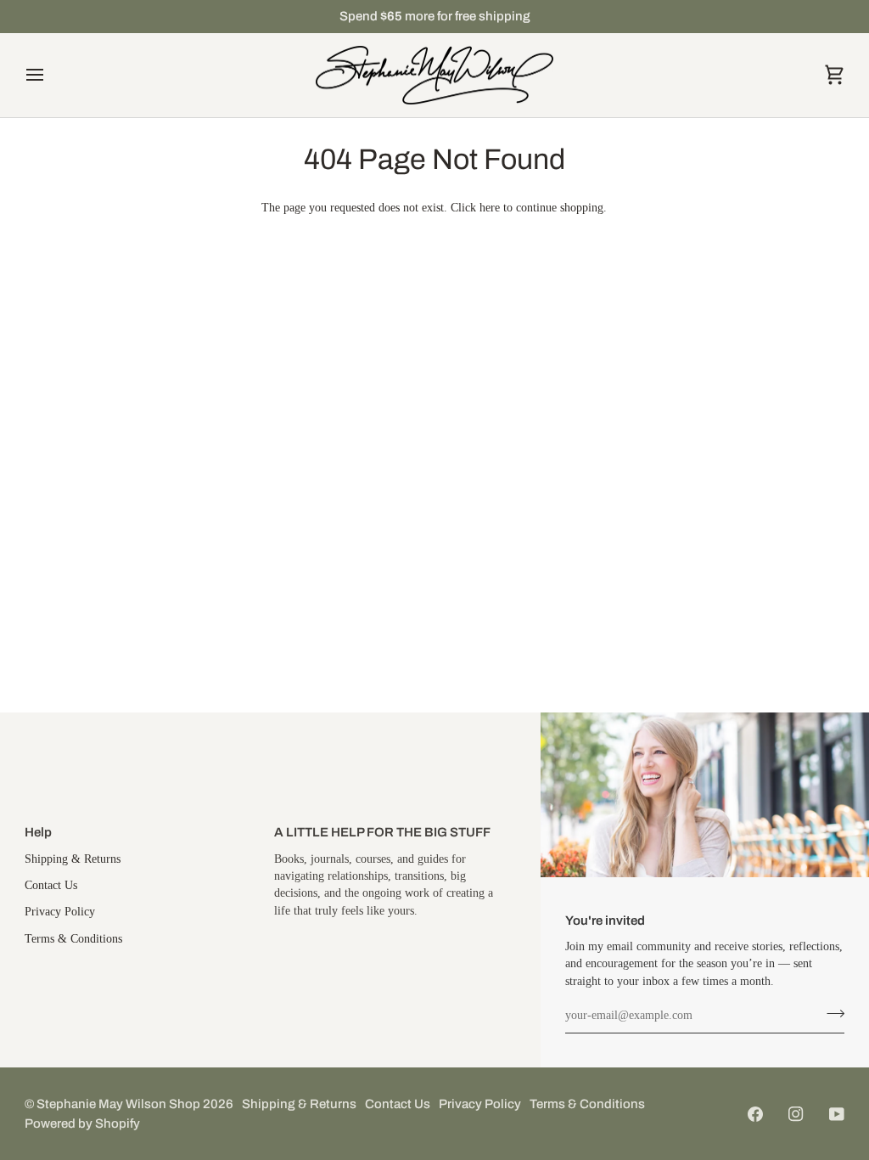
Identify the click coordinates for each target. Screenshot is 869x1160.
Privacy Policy (60, 911)
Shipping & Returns (73, 859)
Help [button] (38, 832)
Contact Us (51, 885)
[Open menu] (50, 75)
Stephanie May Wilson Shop (118, 1104)
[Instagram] (796, 1114)
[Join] (830, 1014)
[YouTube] (836, 1114)
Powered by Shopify (82, 1123)
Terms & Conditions (73, 938)
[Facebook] (755, 1114)
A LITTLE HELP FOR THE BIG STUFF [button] (382, 832)
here (489, 207)
